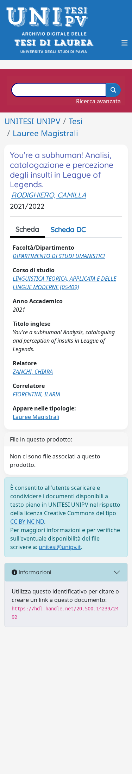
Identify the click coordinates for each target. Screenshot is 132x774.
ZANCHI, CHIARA (33, 372)
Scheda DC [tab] (68, 229)
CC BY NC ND (27, 521)
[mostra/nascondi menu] (124, 43)
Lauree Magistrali (45, 133)
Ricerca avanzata (98, 101)
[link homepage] (49, 17)
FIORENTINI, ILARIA (36, 394)
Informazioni (34, 571)
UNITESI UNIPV (32, 121)
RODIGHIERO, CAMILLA (48, 194)
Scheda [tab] (27, 229)
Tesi (76, 121)
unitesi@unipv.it (60, 547)
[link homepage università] (53, 43)
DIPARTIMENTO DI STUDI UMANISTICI (59, 256)
